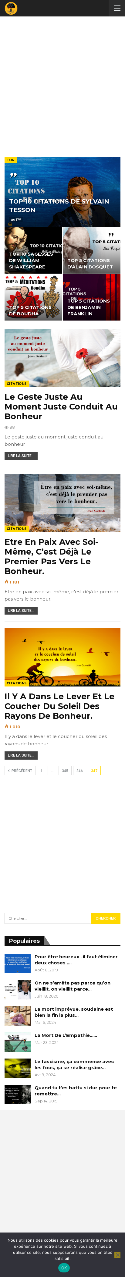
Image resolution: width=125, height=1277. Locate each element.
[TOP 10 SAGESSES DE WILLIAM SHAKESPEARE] (33, 250)
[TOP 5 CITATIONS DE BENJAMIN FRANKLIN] (91, 297)
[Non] (117, 1255)
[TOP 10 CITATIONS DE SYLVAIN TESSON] (62, 192)
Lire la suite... (21, 456)
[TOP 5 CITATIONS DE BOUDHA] (33, 297)
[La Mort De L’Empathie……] (18, 1042)
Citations (17, 384)
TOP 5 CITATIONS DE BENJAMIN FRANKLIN (88, 307)
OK (64, 1267)
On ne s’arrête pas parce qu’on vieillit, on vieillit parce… (72, 986)
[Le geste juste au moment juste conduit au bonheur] (62, 358)
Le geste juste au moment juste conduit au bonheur (61, 406)
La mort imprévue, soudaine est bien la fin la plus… (74, 1012)
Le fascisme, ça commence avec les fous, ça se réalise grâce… (74, 1064)
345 (65, 771)
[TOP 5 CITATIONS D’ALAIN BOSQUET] (91, 250)
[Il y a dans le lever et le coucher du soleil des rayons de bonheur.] (62, 657)
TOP (11, 160)
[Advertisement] (62, 85)
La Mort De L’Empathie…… (66, 1035)
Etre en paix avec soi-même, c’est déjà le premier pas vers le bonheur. (51, 556)
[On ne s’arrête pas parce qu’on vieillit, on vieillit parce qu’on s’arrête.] (18, 989)
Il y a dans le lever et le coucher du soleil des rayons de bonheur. (59, 706)
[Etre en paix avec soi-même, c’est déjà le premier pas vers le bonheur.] (62, 503)
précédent (21, 771)
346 (79, 771)
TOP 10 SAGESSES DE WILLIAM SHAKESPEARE (31, 260)
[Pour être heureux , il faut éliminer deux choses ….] (18, 963)
